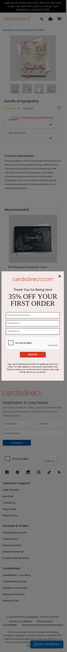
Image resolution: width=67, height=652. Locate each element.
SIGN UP (32, 354)
